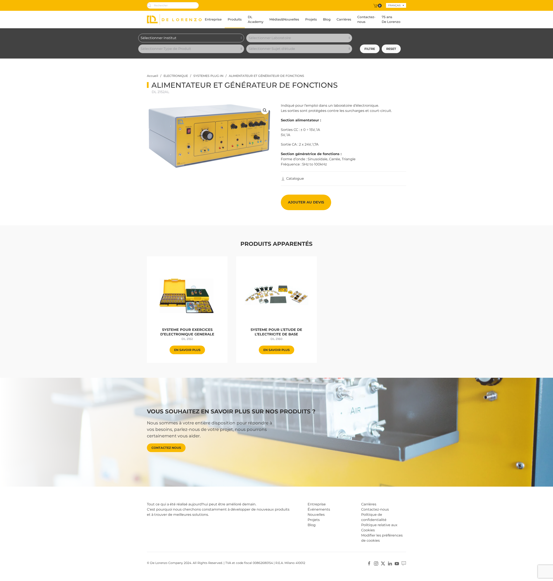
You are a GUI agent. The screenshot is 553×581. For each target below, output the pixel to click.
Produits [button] (235, 19)
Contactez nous (166, 448)
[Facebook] (369, 563)
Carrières (344, 19)
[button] (265, 110)
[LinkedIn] (390, 563)
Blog (327, 19)
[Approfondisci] (187, 294)
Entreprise (213, 19)
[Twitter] (383, 563)
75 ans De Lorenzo (391, 19)
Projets (311, 19)
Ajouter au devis (306, 202)
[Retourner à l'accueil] (174, 19)
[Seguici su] (403, 563)
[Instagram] (376, 563)
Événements (319, 509)
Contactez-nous (366, 19)
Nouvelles (316, 515)
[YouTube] (396, 563)
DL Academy (255, 19)
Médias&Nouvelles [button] (284, 19)
